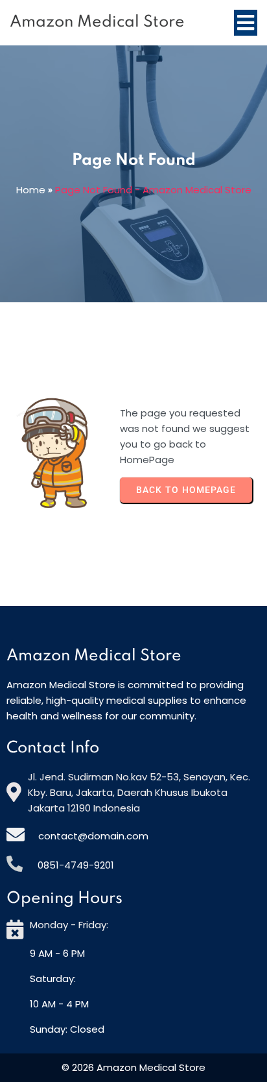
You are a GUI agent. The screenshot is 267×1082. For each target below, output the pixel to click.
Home (30, 190)
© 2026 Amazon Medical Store (133, 1067)
